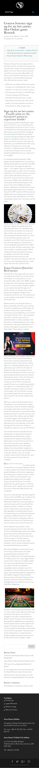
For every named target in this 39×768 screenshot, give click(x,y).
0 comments (19, 38)
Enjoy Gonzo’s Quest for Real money (19, 56)
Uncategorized (9, 38)
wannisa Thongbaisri (12, 36)
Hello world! (28, 686)
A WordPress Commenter (13, 686)
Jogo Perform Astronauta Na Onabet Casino (19, 661)
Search (31, 646)
